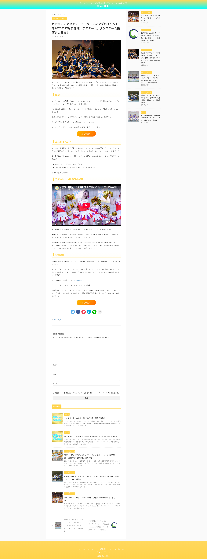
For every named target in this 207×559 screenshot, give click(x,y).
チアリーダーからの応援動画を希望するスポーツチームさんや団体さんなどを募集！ (150, 117)
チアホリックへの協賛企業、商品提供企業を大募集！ (84, 418)
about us (103, 545)
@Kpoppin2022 (80, 280)
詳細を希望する (86, 133)
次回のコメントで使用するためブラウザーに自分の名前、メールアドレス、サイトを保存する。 (87, 393)
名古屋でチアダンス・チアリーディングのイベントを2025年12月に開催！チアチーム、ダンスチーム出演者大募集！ (150, 58)
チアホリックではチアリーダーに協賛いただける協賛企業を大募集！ (90, 436)
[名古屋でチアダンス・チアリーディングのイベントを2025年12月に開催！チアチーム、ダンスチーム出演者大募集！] (89, 312)
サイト (55, 384)
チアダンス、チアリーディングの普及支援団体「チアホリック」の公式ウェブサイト (103, 549)
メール (56, 374)
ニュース (63, 320)
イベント (56, 320)
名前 (55, 365)
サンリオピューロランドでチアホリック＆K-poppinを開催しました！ (150, 17)
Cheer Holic (103, 5)
